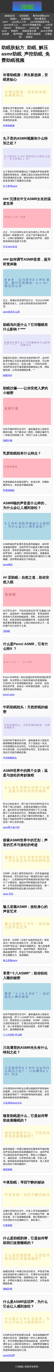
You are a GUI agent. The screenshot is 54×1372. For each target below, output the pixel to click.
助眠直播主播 (29, 31)
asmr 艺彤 (8, 894)
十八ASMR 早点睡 (12, 1035)
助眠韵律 (7, 1289)
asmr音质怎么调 (11, 312)
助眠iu (13, 19)
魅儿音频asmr (10, 960)
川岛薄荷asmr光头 (12, 1103)
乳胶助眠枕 (9, 490)
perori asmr (9, 694)
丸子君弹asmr (10, 186)
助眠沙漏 (7, 440)
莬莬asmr (20, 28)
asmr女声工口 (11, 25)
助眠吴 (29, 37)
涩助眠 (6, 631)
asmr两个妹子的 (11, 827)
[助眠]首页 (10, 16)
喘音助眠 (7, 1169)
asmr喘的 (8, 564)
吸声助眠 (18, 34)
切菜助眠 (24, 16)
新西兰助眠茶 (34, 34)
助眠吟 (14, 31)
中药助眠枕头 (10, 758)
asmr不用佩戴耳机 (31, 25)
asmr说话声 (9, 1355)
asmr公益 (34, 28)
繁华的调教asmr (41, 16)
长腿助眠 (25, 19)
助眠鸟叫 (7, 375)
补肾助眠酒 (9, 125)
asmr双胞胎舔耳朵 (40, 22)
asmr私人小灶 (19, 22)
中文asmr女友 (10, 246)
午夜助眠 (7, 1225)
